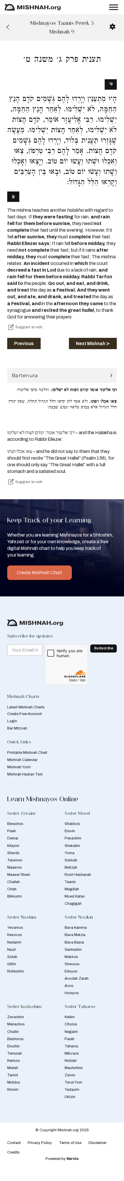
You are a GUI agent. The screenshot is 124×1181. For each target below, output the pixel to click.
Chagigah (73, 904)
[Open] (113, 7)
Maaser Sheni (18, 875)
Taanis (70, 882)
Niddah (71, 1061)
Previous (24, 343)
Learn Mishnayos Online (42, 799)
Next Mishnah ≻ (93, 343)
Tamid (12, 1075)
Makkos (71, 957)
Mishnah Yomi (19, 767)
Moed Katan (75, 896)
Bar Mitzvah (17, 728)
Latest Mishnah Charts (26, 707)
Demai (12, 838)
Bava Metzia (75, 935)
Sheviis (13, 853)
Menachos (16, 1024)
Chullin (13, 1032)
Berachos (15, 824)
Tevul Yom (73, 1082)
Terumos (14, 860)
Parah (69, 1039)
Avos (69, 986)
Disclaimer (97, 1143)
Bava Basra (74, 942)
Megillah (72, 889)
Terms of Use (70, 1143)
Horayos (72, 993)
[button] (62, 375)
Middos (13, 1082)
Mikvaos (72, 1053)
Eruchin (13, 1046)
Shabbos (72, 824)
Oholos (71, 1024)
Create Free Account (24, 714)
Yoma (69, 853)
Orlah (11, 889)
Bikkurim (14, 896)
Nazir (11, 950)
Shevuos (72, 964)
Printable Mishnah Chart (27, 753)
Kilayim (13, 846)
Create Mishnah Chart (39, 572)
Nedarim (14, 942)
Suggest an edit (28, 327)
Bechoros (15, 1039)
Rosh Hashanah (78, 875)
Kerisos (13, 1061)
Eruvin (70, 831)
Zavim (70, 1075)
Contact (14, 1143)
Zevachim (15, 1017)
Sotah (12, 957)
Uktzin (70, 1097)
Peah (11, 831)
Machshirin (74, 1068)
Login (12, 721)
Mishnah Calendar (22, 760)
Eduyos (71, 971)
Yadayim (72, 1090)
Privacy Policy (40, 1143)
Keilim (70, 1017)
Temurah (14, 1053)
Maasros (14, 867)
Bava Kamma (76, 928)
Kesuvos (14, 935)
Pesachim (73, 838)
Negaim (71, 1032)
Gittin (11, 964)
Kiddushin (15, 971)
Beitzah (71, 867)
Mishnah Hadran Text (25, 774)
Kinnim (12, 1090)
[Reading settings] (112, 26)
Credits (13, 1152)
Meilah (12, 1068)
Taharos (71, 1046)
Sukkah (71, 860)
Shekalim (72, 846)
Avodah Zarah (77, 979)
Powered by (62, 1159)
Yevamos (15, 928)
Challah (13, 882)
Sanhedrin (73, 950)
